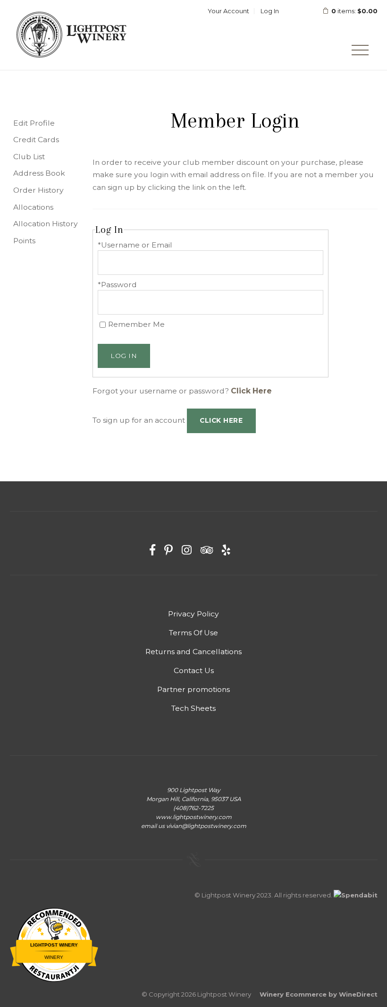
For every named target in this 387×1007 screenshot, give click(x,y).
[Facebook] (152, 550)
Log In (270, 11)
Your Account (228, 11)
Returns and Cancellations (193, 651)
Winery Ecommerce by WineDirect (319, 994)
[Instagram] (187, 550)
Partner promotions (193, 689)
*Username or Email (135, 244)
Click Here (251, 390)
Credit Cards (36, 139)
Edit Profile (34, 123)
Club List (29, 156)
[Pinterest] (168, 550)
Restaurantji (54, 967)
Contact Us (194, 670)
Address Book (39, 173)
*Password (117, 284)
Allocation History (45, 223)
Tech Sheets (193, 708)
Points (24, 240)
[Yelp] (226, 550)
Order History (38, 190)
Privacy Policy (193, 613)
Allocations (33, 207)
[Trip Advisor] (207, 550)
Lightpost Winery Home (71, 35)
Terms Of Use (193, 632)
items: (354, 11)
